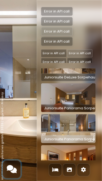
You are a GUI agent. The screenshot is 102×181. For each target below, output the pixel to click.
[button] (68, 97)
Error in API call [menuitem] (57, 11)
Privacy (2, 98)
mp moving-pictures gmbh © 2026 (2, 151)
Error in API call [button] (54, 53)
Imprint (2, 113)
